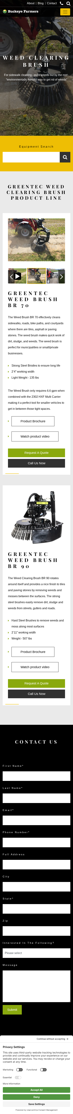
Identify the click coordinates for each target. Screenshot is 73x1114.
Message (10, 965)
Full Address (14, 854)
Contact (52, 3)
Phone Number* (16, 832)
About (30, 3)
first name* (13, 765)
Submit (12, 1010)
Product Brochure (33, 421)
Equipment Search (36, 146)
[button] (11, 276)
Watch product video (35, 436)
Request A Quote (36, 453)
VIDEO (17, 276)
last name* (13, 788)
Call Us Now (36, 463)
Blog (41, 3)
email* (8, 810)
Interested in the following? (29, 942)
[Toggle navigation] (65, 11)
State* (8, 898)
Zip (5, 920)
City (6, 876)
